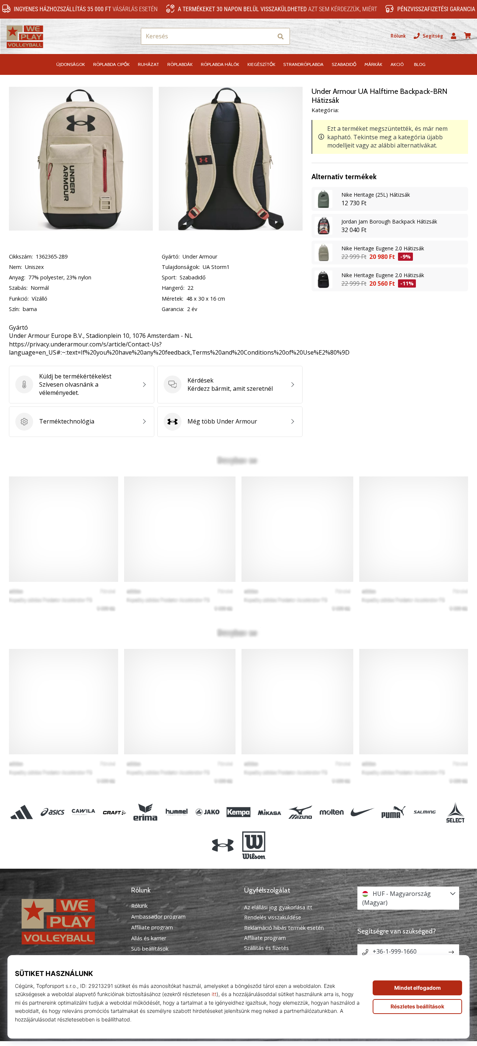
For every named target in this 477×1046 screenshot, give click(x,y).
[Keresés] (281, 36)
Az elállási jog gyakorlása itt (278, 907)
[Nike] (362, 812)
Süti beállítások (149, 948)
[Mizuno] (300, 812)
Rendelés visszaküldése (272, 917)
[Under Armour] (223, 845)
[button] (267, 36)
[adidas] (21, 812)
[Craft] (114, 812)
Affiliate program (152, 927)
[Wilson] (253, 845)
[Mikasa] (269, 812)
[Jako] (207, 812)
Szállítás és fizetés (266, 947)
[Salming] (424, 812)
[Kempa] (238, 812)
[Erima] (145, 812)
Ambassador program (158, 916)
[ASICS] (52, 812)
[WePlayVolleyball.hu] (69, 921)
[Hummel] (176, 812)
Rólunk (398, 36)
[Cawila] (83, 812)
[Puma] (393, 812)
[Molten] (331, 812)
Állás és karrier (148, 938)
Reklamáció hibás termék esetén (284, 927)
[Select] (455, 812)
